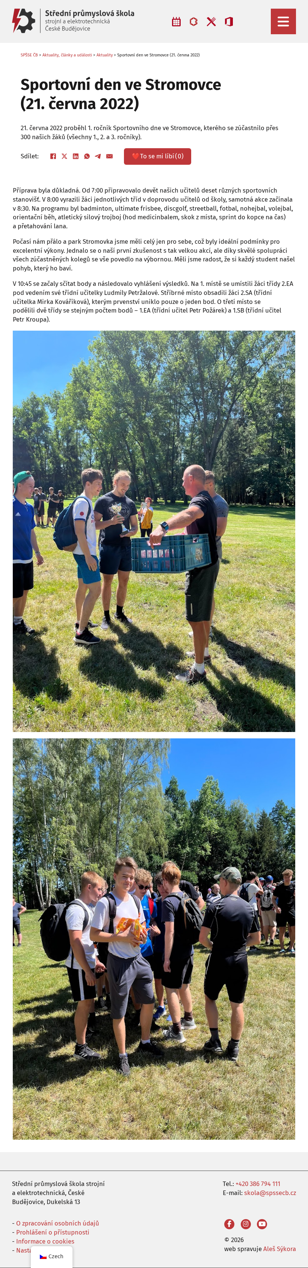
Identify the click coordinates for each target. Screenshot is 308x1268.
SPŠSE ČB (29, 55)
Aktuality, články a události (67, 55)
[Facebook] (53, 156)
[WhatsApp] (87, 156)
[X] (64, 156)
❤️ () (158, 156)
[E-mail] (109, 156)
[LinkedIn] (76, 156)
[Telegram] (98, 156)
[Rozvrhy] (176, 21)
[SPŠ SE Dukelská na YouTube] (262, 1224)
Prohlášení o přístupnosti (52, 1232)
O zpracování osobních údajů (57, 1223)
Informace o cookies (45, 1241)
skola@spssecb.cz (270, 1193)
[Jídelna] (211, 21)
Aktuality (105, 55)
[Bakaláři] (194, 21)
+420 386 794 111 (258, 1184)
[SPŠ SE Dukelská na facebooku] (229, 1224)
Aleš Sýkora (279, 1249)
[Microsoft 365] (229, 21)
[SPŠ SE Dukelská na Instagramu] (246, 1224)
